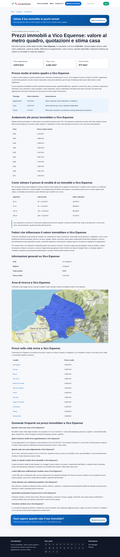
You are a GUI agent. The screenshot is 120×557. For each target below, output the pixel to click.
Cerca (106, 3)
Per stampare (92, 545)
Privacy (90, 547)
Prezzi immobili (42, 3)
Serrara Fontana (18, 388)
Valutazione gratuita (73, 3)
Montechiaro (17, 416)
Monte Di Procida (18, 383)
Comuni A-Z (59, 3)
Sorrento (15, 397)
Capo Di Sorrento (18, 402)
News (51, 3)
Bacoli (15, 374)
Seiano (15, 411)
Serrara (15, 369)
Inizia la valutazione (98, 20)
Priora (15, 393)
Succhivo (16, 379)
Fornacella (16, 407)
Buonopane (16, 365)
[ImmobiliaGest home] (22, 4)
